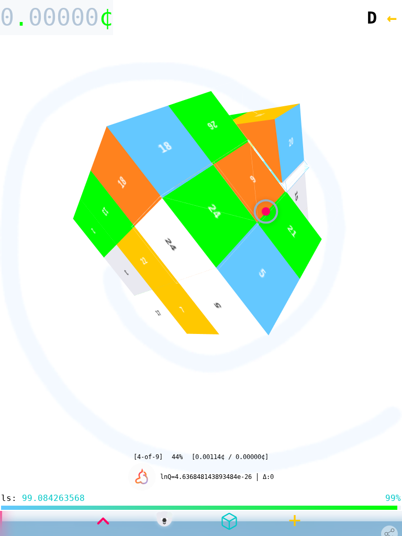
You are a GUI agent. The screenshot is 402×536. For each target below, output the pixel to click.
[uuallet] (164, 521)
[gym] (229, 521)
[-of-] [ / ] (201, 457)
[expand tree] (103, 521)
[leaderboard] (141, 476)
